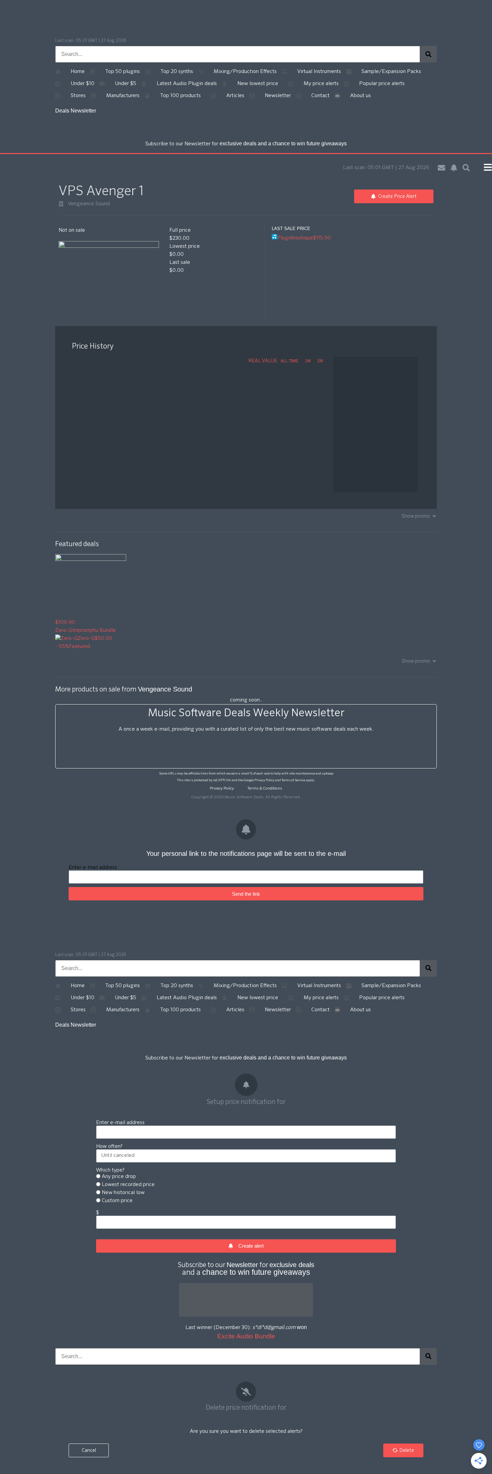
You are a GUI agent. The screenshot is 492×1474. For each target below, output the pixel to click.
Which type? (110, 1170)
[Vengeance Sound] (61, 203)
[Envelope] (441, 167)
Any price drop (119, 1176)
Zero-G (63, 630)
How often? (109, 1146)
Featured (79, 646)
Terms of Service (293, 780)
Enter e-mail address (93, 867)
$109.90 (65, 622)
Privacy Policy (264, 780)
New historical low (123, 1192)
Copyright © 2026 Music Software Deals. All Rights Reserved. (246, 797)
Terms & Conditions (264, 789)
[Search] (428, 54)
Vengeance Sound (89, 204)
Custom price (117, 1200)
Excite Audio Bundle (246, 1336)
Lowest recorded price (128, 1184)
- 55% (62, 646)
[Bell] (454, 167)
